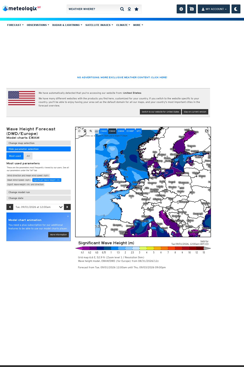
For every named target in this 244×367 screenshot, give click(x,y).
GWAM (121, 131)
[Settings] (181, 8)
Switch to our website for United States (160, 111)
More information (58, 234)
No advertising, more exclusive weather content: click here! (122, 77)
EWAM (112, 131)
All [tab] (28, 155)
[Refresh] (79, 131)
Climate (122, 25)
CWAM (104, 131)
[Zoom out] (90, 131)
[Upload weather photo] (191, 8)
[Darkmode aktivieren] (235, 8)
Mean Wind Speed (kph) (19, 180)
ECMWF (130, 131)
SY (39, 7)
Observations (37, 25)
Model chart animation (24, 220)
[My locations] (136, 8)
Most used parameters (23, 163)
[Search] (122, 8)
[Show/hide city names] (96, 131)
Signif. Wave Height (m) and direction (25, 184)
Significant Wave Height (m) (46, 180)
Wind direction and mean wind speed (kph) (28, 175)
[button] (207, 130)
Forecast (14, 25)
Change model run (19, 192)
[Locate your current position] (85, 131)
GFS (139, 131)
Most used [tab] (15, 155)
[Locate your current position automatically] (129, 8)
